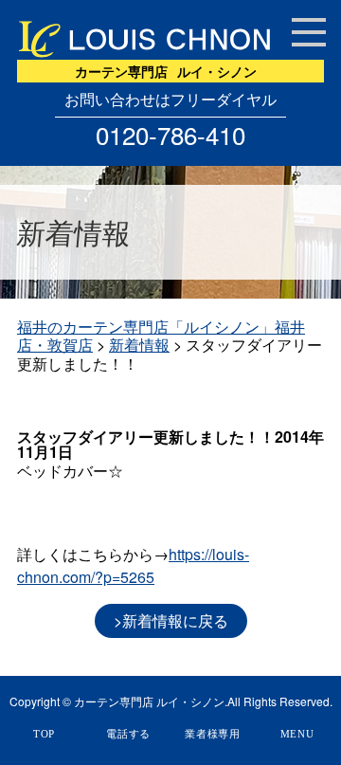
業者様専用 (213, 733)
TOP (44, 733)
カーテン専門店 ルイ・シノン (149, 701)
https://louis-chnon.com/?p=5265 (133, 565)
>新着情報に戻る (171, 620)
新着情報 (139, 344)
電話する (128, 733)
